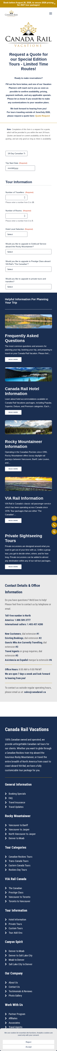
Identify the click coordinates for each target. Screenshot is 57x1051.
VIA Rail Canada (15, 879)
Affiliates (13, 1018)
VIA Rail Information (24, 498)
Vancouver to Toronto (19, 896)
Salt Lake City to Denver (20, 964)
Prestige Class (16, 892)
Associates (14, 1022)
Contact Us (14, 986)
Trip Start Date (16, 163)
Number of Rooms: (18, 211)
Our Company (14, 973)
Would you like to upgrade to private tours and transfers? (26, 280)
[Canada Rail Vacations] (11, 13)
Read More (13, 359)
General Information (18, 784)
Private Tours (15, 924)
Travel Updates (16, 806)
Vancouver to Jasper (19, 829)
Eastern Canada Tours (19, 865)
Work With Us (14, 1005)
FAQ (11, 798)
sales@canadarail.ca (35, 692)
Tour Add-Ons (15, 932)
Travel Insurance (17, 802)
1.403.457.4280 (35, 624)
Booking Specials (17, 793)
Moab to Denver (16, 959)
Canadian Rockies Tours (20, 856)
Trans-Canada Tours (18, 861)
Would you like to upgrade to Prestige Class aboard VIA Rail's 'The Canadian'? (28, 262)
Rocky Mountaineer (18, 816)
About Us (13, 982)
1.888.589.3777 (22, 620)
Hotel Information (17, 919)
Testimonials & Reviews (20, 991)
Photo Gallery (15, 995)
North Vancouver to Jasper (22, 833)
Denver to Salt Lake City (20, 955)
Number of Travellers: (19, 192)
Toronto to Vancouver (19, 901)
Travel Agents (15, 1027)
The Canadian (15, 888)
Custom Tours (16, 928)
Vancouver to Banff (18, 825)
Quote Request (42, 116)
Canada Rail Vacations (27, 729)
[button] (50, 13)
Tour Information (16, 910)
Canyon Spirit (14, 942)
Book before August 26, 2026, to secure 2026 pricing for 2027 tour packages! (28, 3)
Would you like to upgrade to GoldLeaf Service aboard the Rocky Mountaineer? (26, 245)
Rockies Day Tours (18, 869)
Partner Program (17, 1014)
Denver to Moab (16, 838)
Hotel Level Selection (19, 229)
